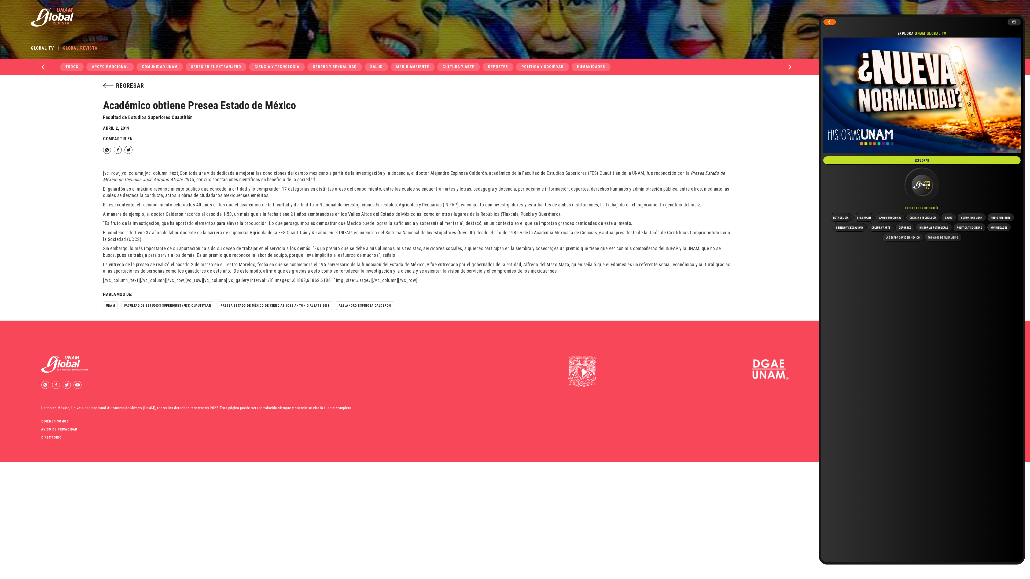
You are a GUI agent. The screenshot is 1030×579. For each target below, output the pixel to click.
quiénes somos (55, 421)
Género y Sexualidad (335, 67)
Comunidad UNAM (160, 67)
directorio (51, 437)
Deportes (498, 67)
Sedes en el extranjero (216, 67)
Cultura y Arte (458, 67)
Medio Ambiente (412, 67)
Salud (376, 67)
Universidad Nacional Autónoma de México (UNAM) (113, 408)
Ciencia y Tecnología (277, 67)
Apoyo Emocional (110, 67)
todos (71, 67)
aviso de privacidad (59, 429)
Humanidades (591, 67)
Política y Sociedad (542, 67)
